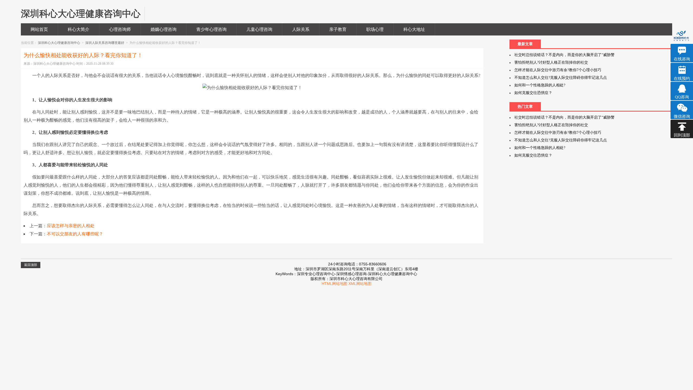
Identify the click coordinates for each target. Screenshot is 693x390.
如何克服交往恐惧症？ (533, 93)
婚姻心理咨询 (163, 29)
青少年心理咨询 (211, 29)
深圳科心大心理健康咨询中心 (59, 43)
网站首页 (39, 29)
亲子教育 (337, 29)
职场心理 (375, 29)
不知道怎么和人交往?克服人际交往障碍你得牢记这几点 (560, 78)
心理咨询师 (120, 29)
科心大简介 (78, 29)
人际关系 (300, 29)
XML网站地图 (359, 283)
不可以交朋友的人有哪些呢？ (75, 234)
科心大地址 (414, 29)
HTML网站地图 (334, 283)
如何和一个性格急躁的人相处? (539, 85)
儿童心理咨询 (259, 29)
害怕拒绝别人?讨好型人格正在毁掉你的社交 (551, 62)
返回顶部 (30, 265)
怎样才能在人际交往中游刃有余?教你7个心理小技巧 (557, 70)
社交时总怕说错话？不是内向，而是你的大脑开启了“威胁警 (564, 55)
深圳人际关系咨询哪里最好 (105, 43)
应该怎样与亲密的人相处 (70, 225)
